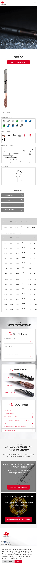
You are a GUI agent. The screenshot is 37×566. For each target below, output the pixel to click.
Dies (5, 423)
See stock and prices (18, 62)
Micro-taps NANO (9, 430)
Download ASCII (8, 210)
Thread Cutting (9, 377)
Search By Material (10, 339)
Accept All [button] (18, 562)
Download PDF (8, 205)
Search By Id (8, 346)
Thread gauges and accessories (15, 427)
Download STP (8, 200)
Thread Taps (8, 410)
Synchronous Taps (10, 417)
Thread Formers (9, 413)
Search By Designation (11, 354)
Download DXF (8, 195)
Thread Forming (9, 385)
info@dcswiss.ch (6, 544)
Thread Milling (9, 393)
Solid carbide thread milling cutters (16, 420)
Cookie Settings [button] (8, 562)
